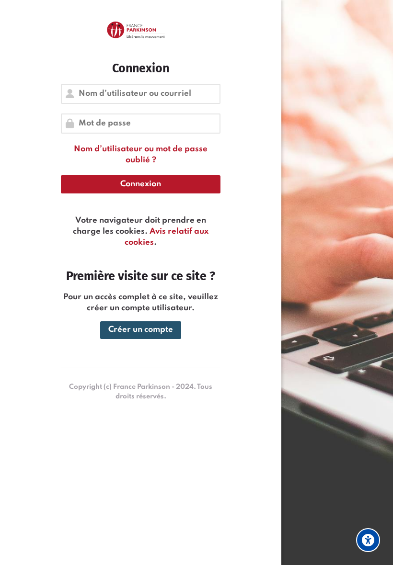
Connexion (140, 184)
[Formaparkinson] (140, 31)
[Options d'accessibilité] (368, 540)
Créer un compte (140, 330)
